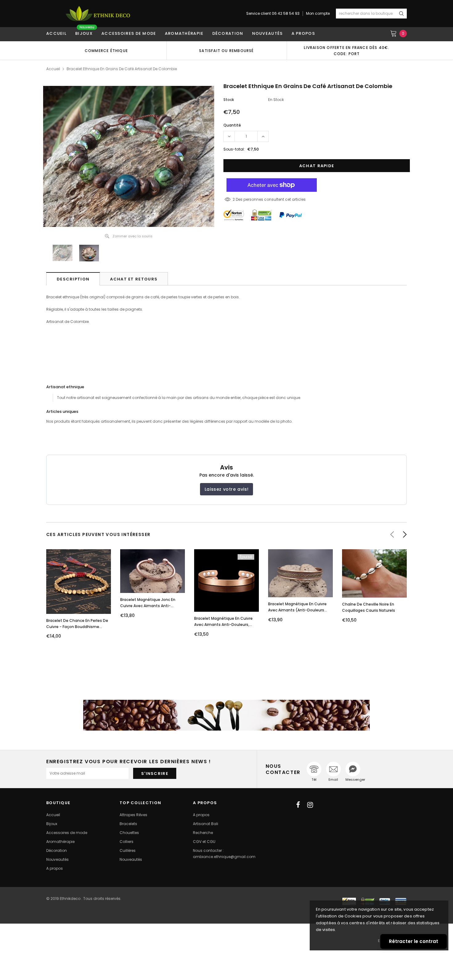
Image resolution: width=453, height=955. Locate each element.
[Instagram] (310, 804)
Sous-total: (234, 149)
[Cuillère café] (226, 715)
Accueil (53, 68)
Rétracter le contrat (413, 941)
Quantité (232, 125)
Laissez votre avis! (226, 489)
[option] (106, 50)
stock (228, 99)
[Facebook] (298, 804)
